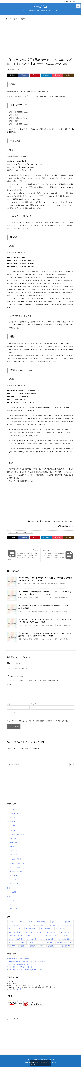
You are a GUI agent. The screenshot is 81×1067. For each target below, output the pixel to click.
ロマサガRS (51, 521)
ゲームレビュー (14, 928)
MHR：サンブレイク (17, 834)
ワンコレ (14, 884)
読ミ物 (10, 900)
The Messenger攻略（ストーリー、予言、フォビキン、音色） (26, 961)
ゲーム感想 (31, 928)
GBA (12, 830)
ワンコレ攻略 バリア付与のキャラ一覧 (19, 967)
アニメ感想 (38, 925)
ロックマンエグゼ (47, 939)
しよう (70, 526)
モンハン (65, 935)
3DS (12, 826)
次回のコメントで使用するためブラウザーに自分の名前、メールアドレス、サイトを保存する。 (39, 721)
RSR (24, 19)
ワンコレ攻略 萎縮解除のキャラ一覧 (19, 964)
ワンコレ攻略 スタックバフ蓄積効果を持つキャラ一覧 (24, 970)
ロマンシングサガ (61, 521)
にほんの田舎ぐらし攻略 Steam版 (18, 959)
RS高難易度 (42, 922)
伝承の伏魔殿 (46, 942)
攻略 (70, 521)
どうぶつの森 (13, 925)
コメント (10, 684)
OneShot (12, 922)
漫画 (9, 896)
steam (13, 842)
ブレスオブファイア (49, 935)
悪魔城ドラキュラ (64, 942)
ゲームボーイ (15, 859)
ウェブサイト (11, 712)
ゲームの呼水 (65, 925)
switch (13, 846)
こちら (19, 989)
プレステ (13, 875)
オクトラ (13, 855)
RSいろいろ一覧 (26, 922)
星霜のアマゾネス (36, 946)
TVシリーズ (15, 813)
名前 (9, 704)
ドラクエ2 (65, 932)
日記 (9, 888)
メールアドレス (36, 704)
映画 (12, 817)
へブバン (13, 851)
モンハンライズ (16, 879)
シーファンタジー (63, 928)
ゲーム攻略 (46, 928)
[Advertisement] (40, 37)
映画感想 (52, 946)
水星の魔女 (65, 946)
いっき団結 (66, 922)
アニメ (10, 809)
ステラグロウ (14, 932)
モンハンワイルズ (15, 939)
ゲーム (17, 19)
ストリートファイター (33, 932)
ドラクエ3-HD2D (15, 935)
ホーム (9, 19)
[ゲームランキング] (33, 1003)
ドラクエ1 (51, 932)
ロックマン (31, 939)
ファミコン (15, 867)
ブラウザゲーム (16, 871)
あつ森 (55, 922)
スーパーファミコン (17, 863)
